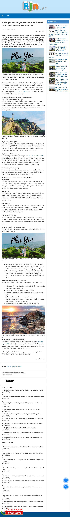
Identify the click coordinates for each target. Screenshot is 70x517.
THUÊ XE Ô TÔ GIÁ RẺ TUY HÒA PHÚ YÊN (61, 61)
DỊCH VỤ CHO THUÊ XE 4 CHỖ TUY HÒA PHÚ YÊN (58, 55)
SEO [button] (8, 16)
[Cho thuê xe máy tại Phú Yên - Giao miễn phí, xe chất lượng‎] (35, 6)
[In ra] (40, 31)
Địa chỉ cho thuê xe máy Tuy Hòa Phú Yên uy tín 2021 (61, 49)
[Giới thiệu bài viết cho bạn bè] (37, 31)
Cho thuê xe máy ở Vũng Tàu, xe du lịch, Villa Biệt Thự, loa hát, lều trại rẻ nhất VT (58, 33)
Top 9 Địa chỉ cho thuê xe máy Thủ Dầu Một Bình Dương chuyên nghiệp (58, 41)
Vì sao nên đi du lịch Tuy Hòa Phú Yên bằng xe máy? (61, 68)
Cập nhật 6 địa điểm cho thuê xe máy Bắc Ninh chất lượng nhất (61, 89)
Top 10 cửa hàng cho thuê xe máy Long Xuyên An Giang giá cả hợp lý (61, 81)
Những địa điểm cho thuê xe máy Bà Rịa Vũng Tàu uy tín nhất (61, 74)
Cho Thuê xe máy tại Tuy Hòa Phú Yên (61, 27)
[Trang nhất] (2, 15)
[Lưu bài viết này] (43, 31)
